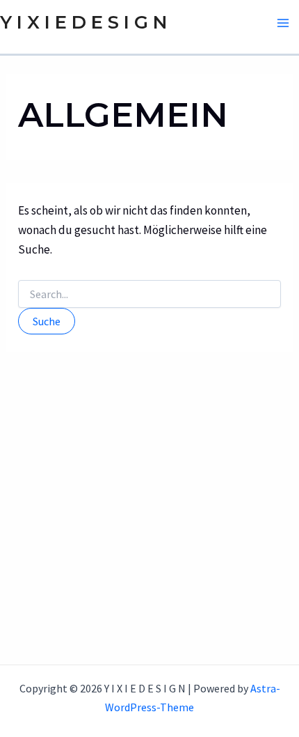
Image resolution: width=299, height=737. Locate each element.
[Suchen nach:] (149, 294)
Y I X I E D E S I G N (83, 22)
